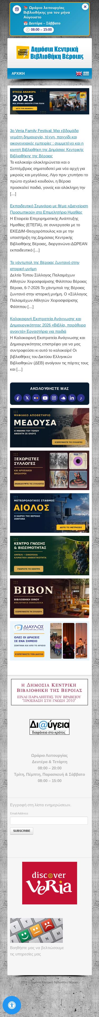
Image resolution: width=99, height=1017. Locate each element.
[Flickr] (36, 398)
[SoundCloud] (63, 398)
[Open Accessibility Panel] (12, 1005)
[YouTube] (45, 398)
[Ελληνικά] (86, 76)
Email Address (19, 813)
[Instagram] (54, 398)
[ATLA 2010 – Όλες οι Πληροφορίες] (49, 692)
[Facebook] (18, 398)
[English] (79, 76)
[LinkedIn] (72, 398)
